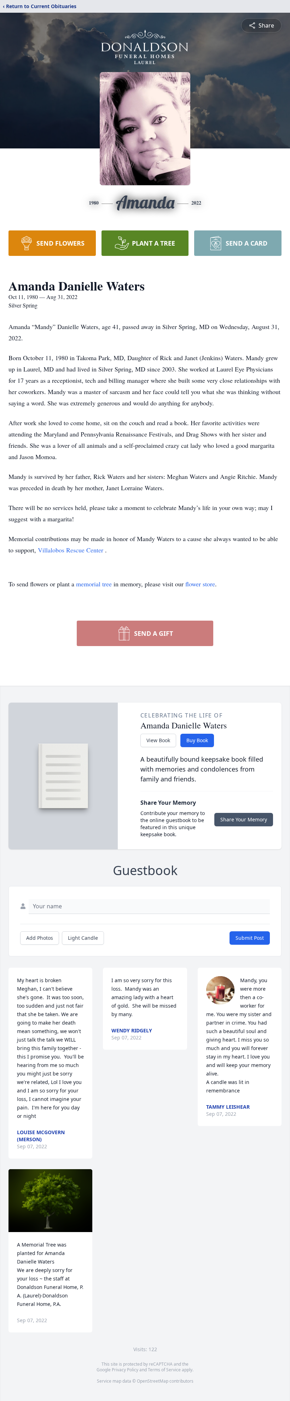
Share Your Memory (243, 819)
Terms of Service (164, 1370)
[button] (50, 1200)
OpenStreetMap (152, 1381)
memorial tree (94, 584)
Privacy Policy (125, 1370)
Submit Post (250, 937)
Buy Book (197, 740)
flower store (200, 584)
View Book (158, 740)
